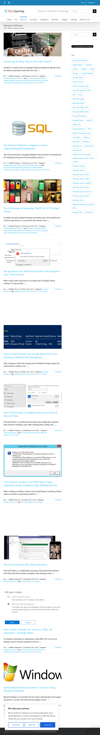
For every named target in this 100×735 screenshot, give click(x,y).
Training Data (14, 83)
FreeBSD (84, 69)
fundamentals (8, 170)
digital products (18, 230)
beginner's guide (9, 167)
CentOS (88, 65)
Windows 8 (77, 146)
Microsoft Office (78, 103)
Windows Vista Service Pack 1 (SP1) (84, 206)
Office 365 (43, 433)
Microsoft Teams (35, 433)
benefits (16, 167)
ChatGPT (12, 80)
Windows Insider (79, 166)
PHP (89, 129)
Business (43, 78)
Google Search (78, 77)
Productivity (37, 80)
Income (31, 80)
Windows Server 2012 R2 (82, 192)
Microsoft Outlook (79, 116)
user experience (23, 233)
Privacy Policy (51, 732)
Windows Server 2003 (81, 174)
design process (8, 230)
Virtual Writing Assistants (27, 83)
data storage (32, 167)
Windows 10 (34, 291)
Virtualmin (76, 137)
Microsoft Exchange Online (29, 649)
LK (6, 289)
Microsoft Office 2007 (81, 107)
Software (19, 78)
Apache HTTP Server (80, 60)
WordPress (89, 212)
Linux (80, 95)
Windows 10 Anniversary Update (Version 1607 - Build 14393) (83, 158)
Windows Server (79, 170)
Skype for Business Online (24, 652)
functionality (27, 230)
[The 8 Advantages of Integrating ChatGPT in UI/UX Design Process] (33, 191)
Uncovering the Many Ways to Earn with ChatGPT (28, 61)
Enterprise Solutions (10, 78)
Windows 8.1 (89, 146)
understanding (29, 170)
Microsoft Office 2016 (81, 112)
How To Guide (25, 433)
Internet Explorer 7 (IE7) (82, 90)
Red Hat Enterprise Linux (82, 133)
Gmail (92, 69)
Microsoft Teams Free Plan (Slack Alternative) (25, 564)
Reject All (31, 725)
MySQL (89, 120)
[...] (38, 70)
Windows (27, 291)
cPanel (75, 69)
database (39, 167)
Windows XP (77, 212)
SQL (23, 170)
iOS (74, 95)
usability (14, 233)
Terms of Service (41, 732)
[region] (32, 717)
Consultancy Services (22, 80)
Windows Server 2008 (81, 179)
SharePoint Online (9, 652)
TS (6, 76)
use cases (37, 170)
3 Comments (44, 291)
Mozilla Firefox (78, 120)
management (17, 170)
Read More (58, 76)
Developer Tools (15, 165)
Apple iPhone (78, 65)
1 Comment (43, 374)
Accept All (47, 725)
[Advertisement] (33, 103)
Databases (7, 165)
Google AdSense (87, 73)
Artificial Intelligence (33, 78)
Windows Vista (78, 200)
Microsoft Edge (78, 99)
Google (75, 73)
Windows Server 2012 (81, 187)
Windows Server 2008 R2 (82, 183)
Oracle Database (79, 129)
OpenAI (45, 230)
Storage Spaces (19, 291)
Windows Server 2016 (81, 196)
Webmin (87, 137)
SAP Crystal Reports (27, 502)
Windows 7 (87, 142)
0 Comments (40, 83)
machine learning (37, 230)
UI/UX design (8, 233)
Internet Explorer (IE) (80, 86)
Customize (16, 725)
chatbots (6, 80)
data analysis (24, 167)
